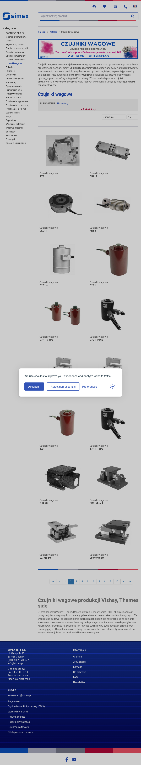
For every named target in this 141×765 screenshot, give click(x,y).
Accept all (34, 386)
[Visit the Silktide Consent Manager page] (112, 386)
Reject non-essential (63, 386)
